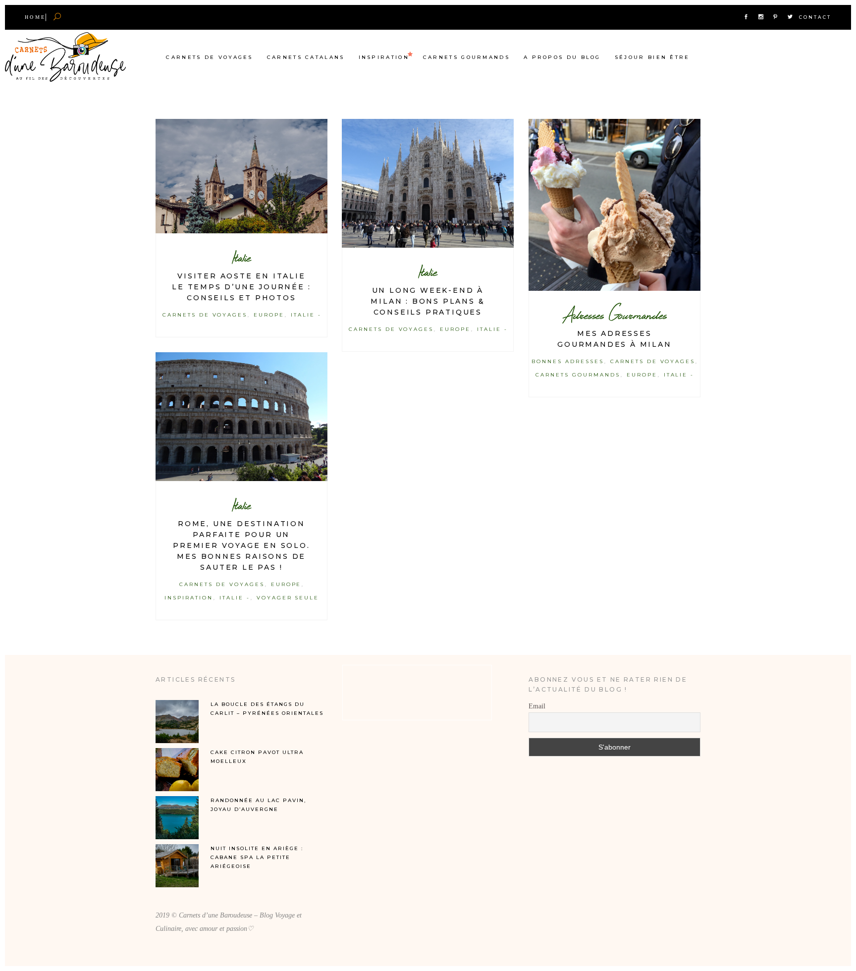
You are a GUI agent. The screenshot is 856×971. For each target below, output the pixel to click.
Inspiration (188, 597)
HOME (35, 17)
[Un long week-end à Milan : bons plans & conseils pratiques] (428, 183)
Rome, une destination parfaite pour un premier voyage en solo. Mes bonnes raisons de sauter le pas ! (241, 545)
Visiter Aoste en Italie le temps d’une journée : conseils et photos (241, 286)
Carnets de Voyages (204, 315)
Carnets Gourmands (577, 375)
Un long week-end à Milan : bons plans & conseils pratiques (427, 301)
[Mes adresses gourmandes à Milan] (614, 205)
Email (537, 706)
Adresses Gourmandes (614, 315)
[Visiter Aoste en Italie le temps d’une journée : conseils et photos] (241, 176)
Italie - (306, 315)
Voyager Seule (288, 597)
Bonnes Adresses (568, 361)
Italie (241, 257)
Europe (269, 315)
